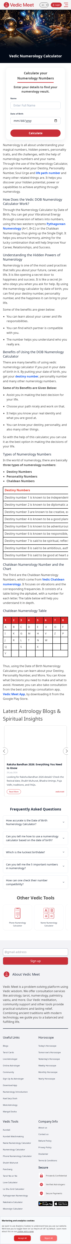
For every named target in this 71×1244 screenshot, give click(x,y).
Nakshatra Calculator (13, 1202)
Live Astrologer (10, 1059)
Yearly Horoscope (46, 1078)
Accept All (22, 1238)
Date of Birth (16, 113)
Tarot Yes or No (10, 1175)
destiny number (26, 376)
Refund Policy (45, 1140)
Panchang (7, 1169)
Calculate (35, 133)
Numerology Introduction (15, 1091)
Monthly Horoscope (47, 1072)
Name (13, 98)
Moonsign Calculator (13, 1208)
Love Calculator (10, 1182)
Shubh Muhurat (10, 1162)
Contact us (43, 1134)
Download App (10, 1085)
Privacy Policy (45, 1147)
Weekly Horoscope (47, 1065)
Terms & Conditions (47, 1160)
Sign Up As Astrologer (13, 1078)
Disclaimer (43, 1154)
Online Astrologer (11, 1065)
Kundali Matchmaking (13, 1136)
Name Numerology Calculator (17, 1143)
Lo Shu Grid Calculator (13, 1189)
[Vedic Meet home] (19, 4)
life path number (48, 173)
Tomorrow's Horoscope (49, 1052)
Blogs (5, 1045)
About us (42, 1127)
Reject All (49, 1238)
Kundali (6, 1129)
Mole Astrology (10, 1105)
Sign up (35, 961)
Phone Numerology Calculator (17, 1156)
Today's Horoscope (47, 1045)
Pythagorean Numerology (15, 1195)
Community (8, 1072)
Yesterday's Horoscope (49, 1059)
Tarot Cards (8, 1052)
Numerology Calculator (14, 1149)
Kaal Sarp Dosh (10, 1098)
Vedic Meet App (14, 694)
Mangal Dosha (10, 1111)
